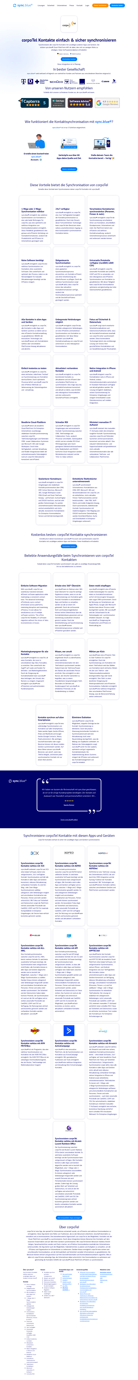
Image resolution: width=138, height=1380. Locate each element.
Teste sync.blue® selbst (69, 819)
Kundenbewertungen (106, 1274)
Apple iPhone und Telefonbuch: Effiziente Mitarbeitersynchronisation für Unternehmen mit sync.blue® (88, 1297)
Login (87, 5)
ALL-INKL (65, 1286)
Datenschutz (103, 1280)
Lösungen (41, 5)
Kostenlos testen (117, 5)
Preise (71, 5)
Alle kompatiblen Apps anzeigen (69, 1217)
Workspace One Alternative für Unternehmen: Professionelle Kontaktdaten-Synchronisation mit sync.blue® (88, 1288)
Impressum (103, 1276)
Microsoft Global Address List (67, 1275)
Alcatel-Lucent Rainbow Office (67, 1283)
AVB (101, 1278)
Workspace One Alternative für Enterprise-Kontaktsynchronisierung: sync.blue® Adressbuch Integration (88, 1305)
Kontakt (80, 5)
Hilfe (101, 1282)
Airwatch (65, 1280)
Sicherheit (50, 5)
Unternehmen (62, 5)
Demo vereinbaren (100, 5)
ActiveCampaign (67, 1278)
